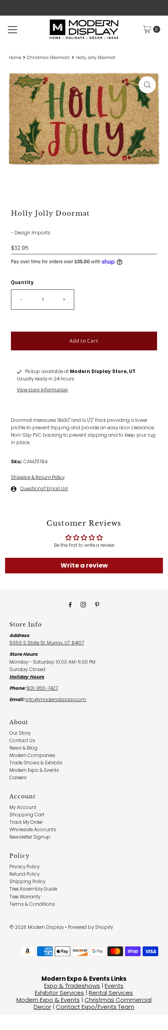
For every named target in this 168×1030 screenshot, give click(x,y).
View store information (42, 390)
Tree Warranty (24, 897)
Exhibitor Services (59, 993)
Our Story (19, 733)
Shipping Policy (27, 881)
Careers (18, 778)
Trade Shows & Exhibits (36, 763)
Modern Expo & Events (34, 770)
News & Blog (23, 748)
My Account (22, 807)
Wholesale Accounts (32, 829)
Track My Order (26, 822)
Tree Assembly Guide (33, 889)
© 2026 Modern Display (36, 927)
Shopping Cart (26, 815)
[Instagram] (83, 604)
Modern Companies (32, 755)
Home (15, 58)
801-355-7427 (42, 688)
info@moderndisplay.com (55, 699)
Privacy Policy (24, 867)
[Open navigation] (12, 29)
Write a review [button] (84, 565)
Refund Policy (24, 874)
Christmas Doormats (48, 58)
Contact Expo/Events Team (95, 1007)
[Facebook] (70, 604)
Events (114, 986)
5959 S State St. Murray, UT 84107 (46, 643)
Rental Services (111, 993)
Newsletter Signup (29, 837)
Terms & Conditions (32, 904)
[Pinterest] (97, 604)
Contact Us (22, 740)
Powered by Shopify (90, 927)
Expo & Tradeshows (72, 986)
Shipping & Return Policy (37, 477)
